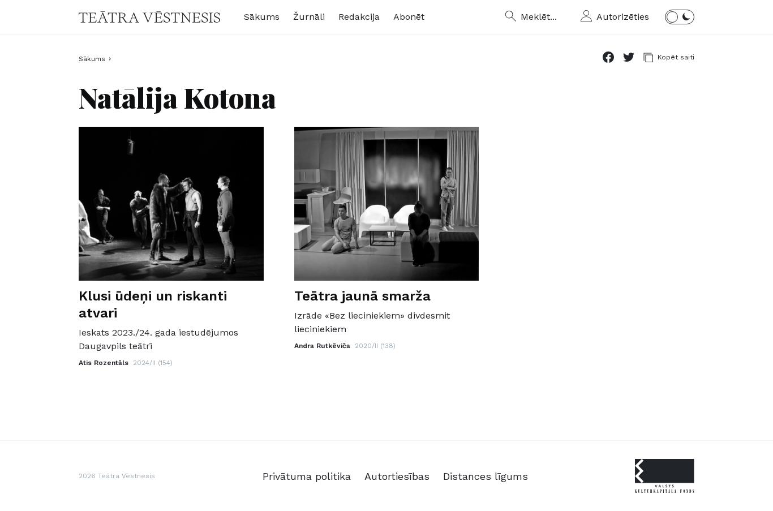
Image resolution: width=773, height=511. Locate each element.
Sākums (262, 16)
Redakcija (359, 16)
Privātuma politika (307, 476)
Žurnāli (309, 16)
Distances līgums (485, 476)
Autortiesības (397, 476)
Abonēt (408, 16)
